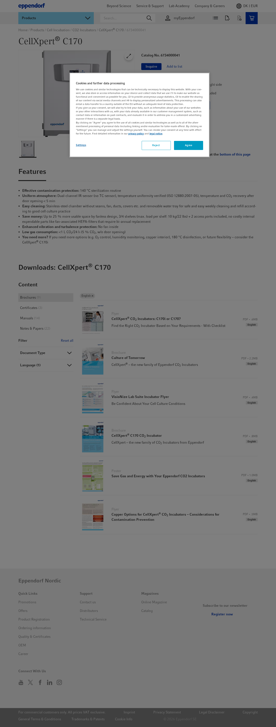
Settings (81, 145)
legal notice (155, 133)
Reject (156, 145)
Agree (188, 145)
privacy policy (136, 133)
